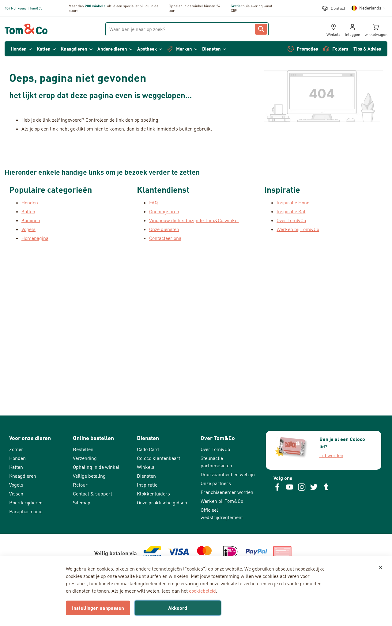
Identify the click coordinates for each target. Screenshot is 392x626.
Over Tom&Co (291, 220)
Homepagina (34, 238)
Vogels (16, 485)
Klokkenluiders (153, 494)
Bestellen (83, 449)
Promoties (307, 48)
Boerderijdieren (26, 502)
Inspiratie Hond (293, 202)
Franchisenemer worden (227, 492)
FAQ (153, 202)
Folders (340, 48)
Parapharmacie (25, 511)
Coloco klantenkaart (158, 458)
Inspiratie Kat (291, 211)
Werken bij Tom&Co (298, 229)
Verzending (85, 458)
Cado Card (148, 449)
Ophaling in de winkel (96, 467)
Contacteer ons (165, 238)
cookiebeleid (202, 591)
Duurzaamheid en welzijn (228, 474)
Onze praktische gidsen (162, 502)
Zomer (16, 449)
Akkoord (177, 608)
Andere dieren (112, 48)
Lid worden (331, 455)
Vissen (16, 494)
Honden (19, 48)
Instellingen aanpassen (98, 608)
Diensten (211, 48)
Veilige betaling (89, 476)
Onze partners (216, 483)
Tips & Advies (367, 48)
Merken (184, 48)
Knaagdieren (74, 48)
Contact (338, 8)
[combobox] (187, 29)
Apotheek (147, 48)
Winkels (145, 467)
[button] (369, 8)
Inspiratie (147, 485)
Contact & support (92, 494)
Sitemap (81, 502)
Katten (44, 48)
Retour (80, 485)
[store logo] (26, 29)
